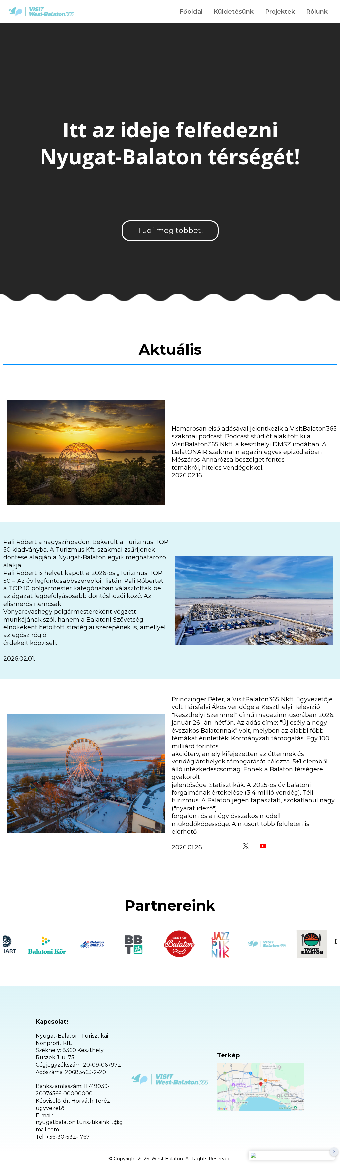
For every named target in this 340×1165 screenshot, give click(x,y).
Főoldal (191, 11)
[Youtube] (263, 845)
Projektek (280, 11)
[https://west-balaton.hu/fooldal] (41, 11)
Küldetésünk (234, 11)
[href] (260, 1086)
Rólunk (317, 11)
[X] (245, 845)
